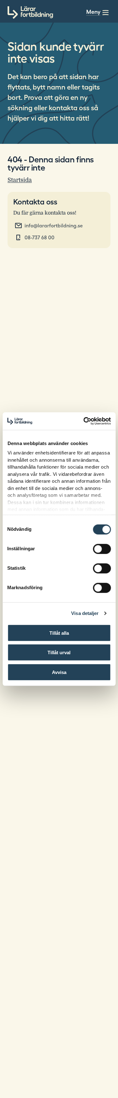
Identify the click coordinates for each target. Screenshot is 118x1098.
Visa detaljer (84, 613)
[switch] (102, 549)
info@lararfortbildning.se (54, 225)
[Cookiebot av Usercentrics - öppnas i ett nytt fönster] (84, 421)
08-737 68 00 (39, 237)
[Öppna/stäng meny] (105, 13)
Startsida (20, 180)
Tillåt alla (59, 632)
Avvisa (59, 672)
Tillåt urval (59, 652)
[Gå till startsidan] (30, 12)
